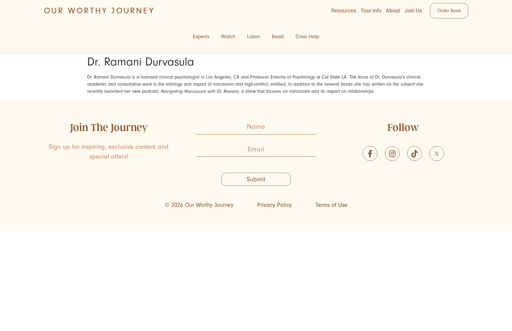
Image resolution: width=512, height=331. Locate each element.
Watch (228, 36)
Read (278, 36)
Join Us (413, 10)
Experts (201, 36)
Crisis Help (307, 36)
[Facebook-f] (370, 153)
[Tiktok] (414, 153)
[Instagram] (392, 153)
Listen (253, 36)
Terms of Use (332, 205)
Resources (343, 10)
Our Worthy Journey (99, 10)
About (393, 10)
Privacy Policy (274, 205)
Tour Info (371, 10)
